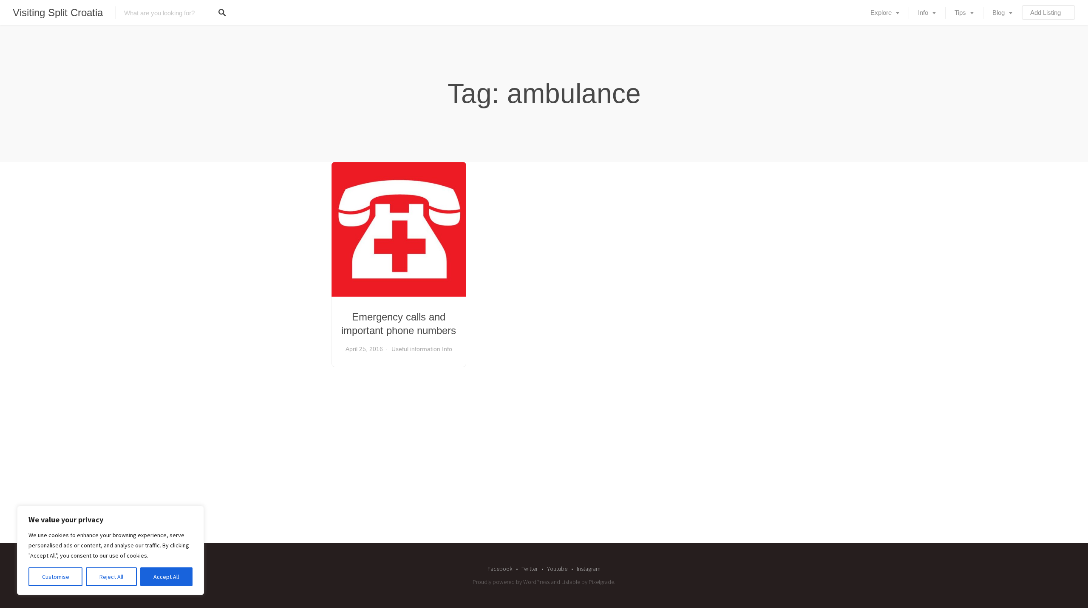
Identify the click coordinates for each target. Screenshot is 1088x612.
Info (923, 12)
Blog (998, 12)
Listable (570, 582)
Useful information (415, 349)
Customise (55, 577)
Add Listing (1045, 12)
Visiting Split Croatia (58, 12)
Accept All (166, 577)
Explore (881, 12)
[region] (110, 550)
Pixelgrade (601, 582)
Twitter (529, 568)
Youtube (557, 568)
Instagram (589, 568)
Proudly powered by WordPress (511, 582)
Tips (960, 12)
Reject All (111, 577)
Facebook (499, 568)
